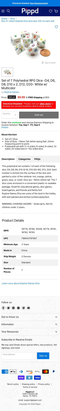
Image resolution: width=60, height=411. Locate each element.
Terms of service (30, 387)
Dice (12, 18)
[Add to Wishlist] (56, 27)
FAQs (37, 159)
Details (8, 127)
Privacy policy (44, 384)
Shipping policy (28, 384)
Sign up (43, 355)
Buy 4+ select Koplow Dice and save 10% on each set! (27, 21)
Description (8, 159)
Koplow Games (11, 92)
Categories (24, 159)
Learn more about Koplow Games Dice (21, 283)
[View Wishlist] (50, 10)
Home (4, 18)
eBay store (45, 103)
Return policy (13, 384)
